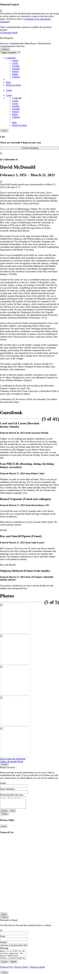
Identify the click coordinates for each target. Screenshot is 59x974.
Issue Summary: (7, 789)
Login (9, 90)
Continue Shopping (29, 148)
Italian (15, 74)
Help (8, 82)
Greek (15, 63)
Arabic (15, 60)
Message (4, 948)
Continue (5, 49)
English (15, 66)
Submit (13, 962)
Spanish (16, 68)
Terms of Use (6, 967)
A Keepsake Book (9, 32)
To (1, 930)
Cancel (4, 811)
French (15, 71)
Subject (3, 942)
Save (12, 811)
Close (3, 826)
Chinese (16, 77)
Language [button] (11, 58)
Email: (3, 783)
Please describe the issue (11, 795)
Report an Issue (13, 85)
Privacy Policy (21, 967)
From (2, 936)
